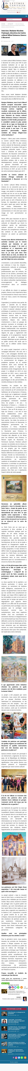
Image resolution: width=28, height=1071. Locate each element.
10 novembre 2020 (12, 1038)
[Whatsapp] (18, 987)
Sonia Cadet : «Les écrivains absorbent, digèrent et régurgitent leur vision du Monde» (16, 1021)
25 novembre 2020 (12, 1023)
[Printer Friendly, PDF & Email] (5, 983)
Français (6, 1)
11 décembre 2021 (6, 41)
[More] (21, 987)
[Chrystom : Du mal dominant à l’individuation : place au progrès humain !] (4, 1051)
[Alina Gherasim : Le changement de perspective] (4, 1014)
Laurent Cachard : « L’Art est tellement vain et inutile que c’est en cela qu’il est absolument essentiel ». (17, 1035)
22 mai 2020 (11, 1053)
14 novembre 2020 (12, 1031)
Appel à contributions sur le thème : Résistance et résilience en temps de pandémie (17, 1044)
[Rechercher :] (14, 19)
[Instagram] (12, 987)
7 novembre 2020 (12, 1046)
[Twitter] (15, 987)
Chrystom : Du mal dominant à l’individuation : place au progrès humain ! (16, 1051)
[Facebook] (10, 987)
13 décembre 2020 (12, 1015)
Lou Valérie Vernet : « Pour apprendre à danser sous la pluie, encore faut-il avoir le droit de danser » (17, 1028)
